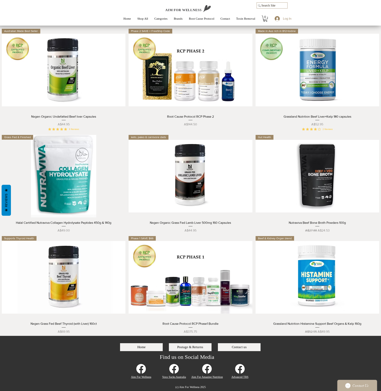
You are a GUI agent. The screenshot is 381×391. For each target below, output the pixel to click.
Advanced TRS (239, 377)
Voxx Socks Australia (174, 377)
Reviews (6, 200)
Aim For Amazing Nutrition (207, 377)
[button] (162, 19)
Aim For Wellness (141, 377)
